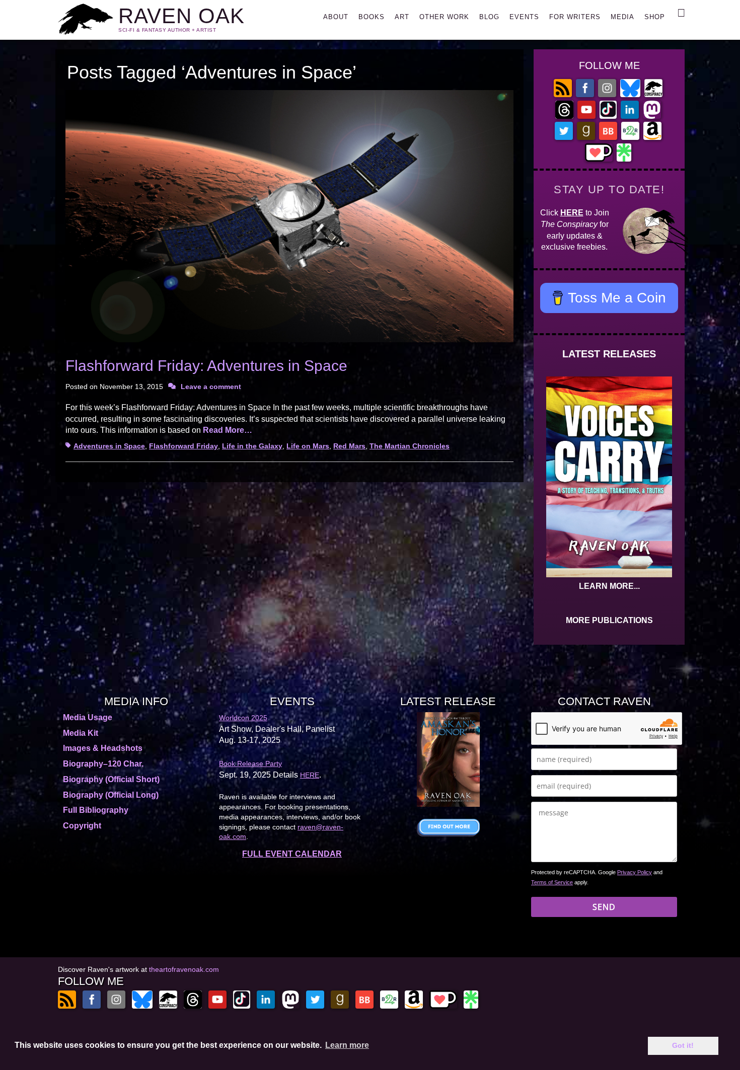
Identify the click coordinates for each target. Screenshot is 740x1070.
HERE (571, 212)
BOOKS (371, 17)
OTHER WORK (444, 17)
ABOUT (335, 17)
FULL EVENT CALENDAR (292, 854)
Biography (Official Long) (111, 795)
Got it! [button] (683, 1045)
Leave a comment (211, 387)
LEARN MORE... (609, 586)
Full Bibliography (95, 810)
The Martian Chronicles (409, 446)
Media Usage (87, 717)
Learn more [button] (347, 1045)
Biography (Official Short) (111, 779)
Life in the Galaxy (252, 446)
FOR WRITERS (575, 17)
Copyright (82, 825)
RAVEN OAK (181, 16)
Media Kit (80, 733)
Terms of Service (552, 882)
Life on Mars (307, 446)
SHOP (654, 17)
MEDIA (622, 17)
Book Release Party (250, 763)
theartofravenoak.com (184, 969)
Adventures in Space (109, 446)
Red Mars (349, 446)
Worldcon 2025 (243, 718)
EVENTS (524, 17)
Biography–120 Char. (103, 763)
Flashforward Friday (183, 446)
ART (402, 17)
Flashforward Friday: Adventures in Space (206, 365)
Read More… (227, 430)
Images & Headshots (102, 748)
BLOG (489, 17)
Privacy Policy (634, 872)
